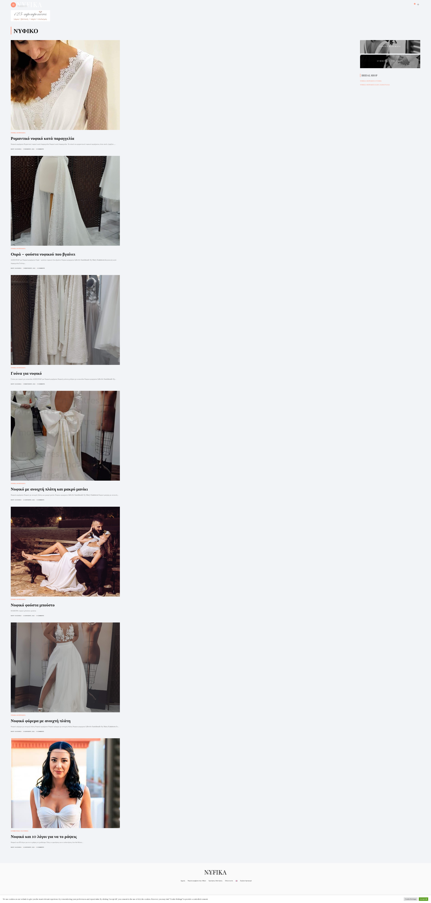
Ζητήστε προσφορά (246, 881)
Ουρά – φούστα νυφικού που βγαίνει (43, 254)
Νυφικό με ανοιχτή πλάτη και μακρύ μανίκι (49, 489)
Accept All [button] (423, 899)
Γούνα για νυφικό (26, 373)
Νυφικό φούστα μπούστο (33, 604)
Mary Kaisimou (16, 149)
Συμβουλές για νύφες (19, 831)
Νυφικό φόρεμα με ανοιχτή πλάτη (40, 720)
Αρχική (183, 881)
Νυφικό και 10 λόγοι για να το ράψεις (44, 836)
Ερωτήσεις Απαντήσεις (215, 881)
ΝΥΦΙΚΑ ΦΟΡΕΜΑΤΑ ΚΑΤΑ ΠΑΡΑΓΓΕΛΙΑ (375, 85)
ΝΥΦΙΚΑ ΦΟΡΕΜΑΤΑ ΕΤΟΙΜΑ (371, 81)
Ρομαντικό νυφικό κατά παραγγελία (42, 138)
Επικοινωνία (229, 881)
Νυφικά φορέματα (18, 133)
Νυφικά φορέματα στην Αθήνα (197, 881)
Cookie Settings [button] (410, 899)
